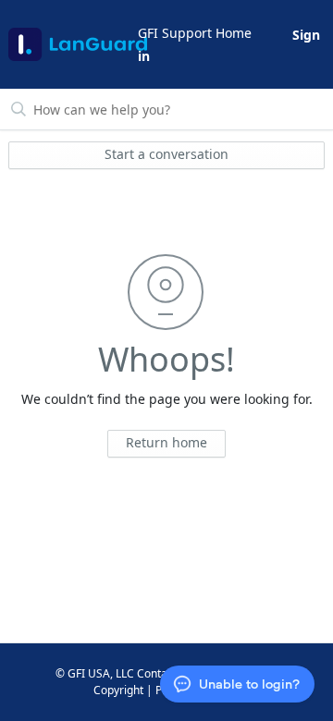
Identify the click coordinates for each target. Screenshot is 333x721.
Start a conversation (166, 154)
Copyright (118, 690)
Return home (166, 442)
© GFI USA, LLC (95, 673)
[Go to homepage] (71, 44)
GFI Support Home (195, 33)
